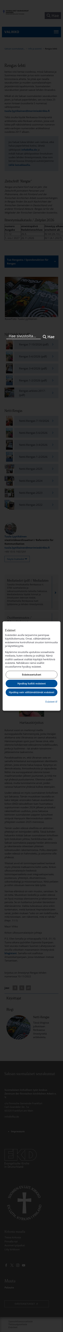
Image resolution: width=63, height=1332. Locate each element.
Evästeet (51, 701)
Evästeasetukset (31, 674)
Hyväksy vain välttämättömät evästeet (31, 692)
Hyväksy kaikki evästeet (31, 683)
